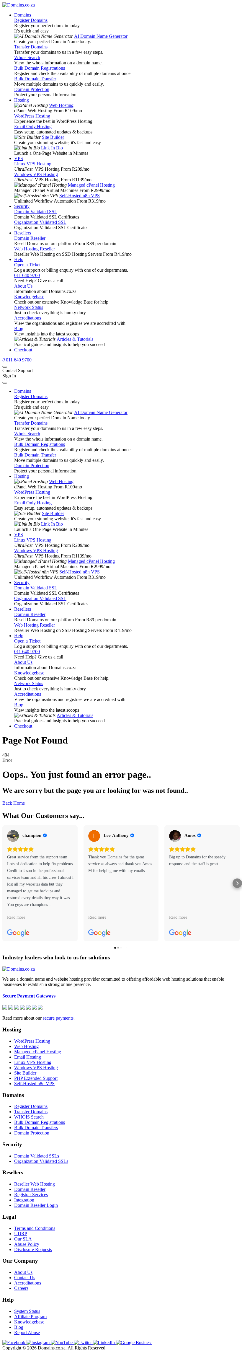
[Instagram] (39, 1342)
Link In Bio (52, 147)
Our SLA (23, 1238)
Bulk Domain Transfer (35, 78)
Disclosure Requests (33, 1249)
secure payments (58, 1018)
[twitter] (83, 1342)
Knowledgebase (29, 296)
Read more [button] (16, 917)
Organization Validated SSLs (41, 1161)
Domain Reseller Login (36, 1205)
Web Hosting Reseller (34, 248)
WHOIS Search (29, 1116)
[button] (4, 883)
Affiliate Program (30, 1316)
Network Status (28, 307)
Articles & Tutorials (75, 339)
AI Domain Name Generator (100, 36)
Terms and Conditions (34, 1228)
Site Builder (53, 137)
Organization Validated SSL (40, 222)
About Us (23, 285)
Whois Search (27, 57)
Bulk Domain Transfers (36, 1127)
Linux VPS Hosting (32, 163)
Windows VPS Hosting (36, 174)
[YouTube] (62, 1342)
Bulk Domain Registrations (39, 68)
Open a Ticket (27, 264)
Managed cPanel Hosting (91, 185)
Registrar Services (31, 1194)
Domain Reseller (29, 238)
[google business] (134, 1342)
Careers (21, 1288)
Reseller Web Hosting (34, 1183)
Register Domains (31, 20)
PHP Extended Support (36, 1078)
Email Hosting (27, 1056)
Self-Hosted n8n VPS (79, 195)
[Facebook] (14, 1342)
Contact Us (24, 1277)
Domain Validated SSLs (36, 1155)
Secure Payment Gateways (28, 995)
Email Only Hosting (33, 126)
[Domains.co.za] (18, 4)
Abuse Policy (26, 1244)
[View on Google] (13, 836)
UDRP (20, 1233)
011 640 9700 (27, 275)
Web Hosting (61, 105)
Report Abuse (27, 1332)
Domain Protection (31, 89)
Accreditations (27, 317)
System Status (27, 1311)
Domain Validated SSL (35, 211)
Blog (18, 328)
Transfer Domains (31, 46)
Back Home (13, 803)
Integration (24, 1199)
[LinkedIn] (104, 1342)
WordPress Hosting (32, 115)
